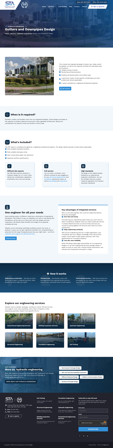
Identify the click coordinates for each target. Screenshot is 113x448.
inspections (63, 181)
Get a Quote (66, 88)
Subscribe (93, 429)
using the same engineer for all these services (20, 234)
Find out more (10, 238)
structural (53, 177)
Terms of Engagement (103, 444)
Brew (31, 444)
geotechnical (61, 177)
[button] (52, 6)
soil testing (52, 181)
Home (7, 33)
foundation (47, 179)
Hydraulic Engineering (24, 33)
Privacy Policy (92, 444)
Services (13, 33)
